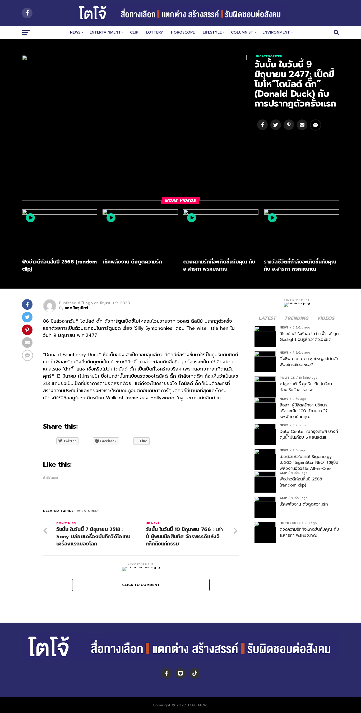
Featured (88, 511)
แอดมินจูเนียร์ (76, 308)
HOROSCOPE (183, 32)
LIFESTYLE (212, 32)
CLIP (134, 32)
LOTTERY (154, 32)
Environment (276, 32)
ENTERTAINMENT (105, 32)
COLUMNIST (242, 32)
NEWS (75, 32)
